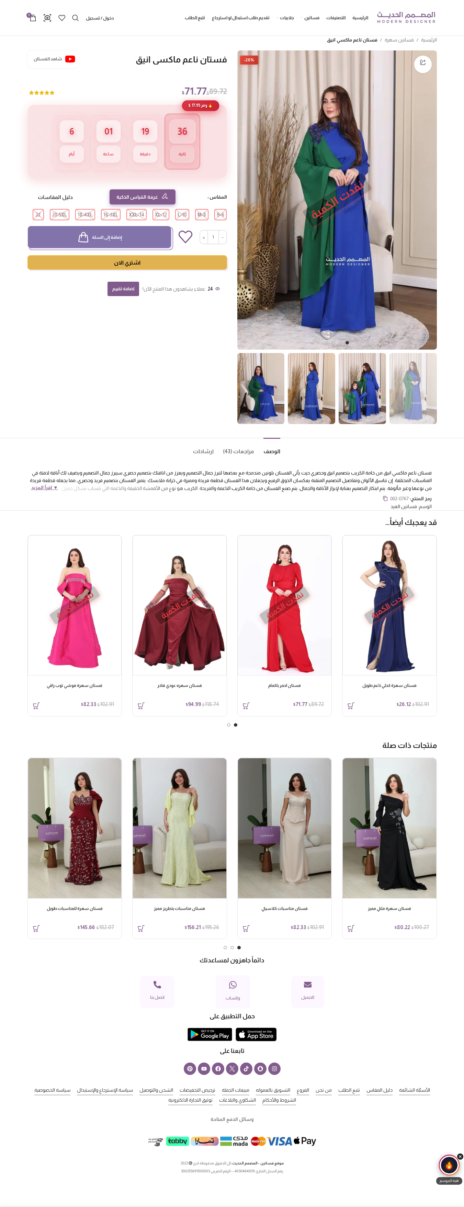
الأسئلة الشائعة (414, 1090)
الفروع (303, 1090)
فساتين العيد (404, 506)
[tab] (267, 448)
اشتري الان (127, 263)
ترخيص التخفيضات (197, 1090)
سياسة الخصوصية (52, 1090)
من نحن (324, 1090)
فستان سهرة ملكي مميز (389, 908)
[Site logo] (406, 17)
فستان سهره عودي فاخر (179, 685)
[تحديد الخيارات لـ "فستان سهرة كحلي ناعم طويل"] (351, 705)
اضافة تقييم (123, 288)
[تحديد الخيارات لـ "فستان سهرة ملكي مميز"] (351, 928)
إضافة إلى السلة (107, 237)
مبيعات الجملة (235, 1090)
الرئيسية (429, 40)
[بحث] (75, 18)
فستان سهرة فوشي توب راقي (74, 685)
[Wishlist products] (62, 18)
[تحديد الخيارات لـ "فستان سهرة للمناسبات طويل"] (36, 928)
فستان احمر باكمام (284, 685)
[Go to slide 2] (340, 342)
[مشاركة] (422, 64)
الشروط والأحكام (279, 1100)
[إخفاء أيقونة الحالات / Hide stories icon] (460, 1156)
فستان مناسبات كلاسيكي (284, 908)
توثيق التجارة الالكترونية (190, 1100)
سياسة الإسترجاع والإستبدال (105, 1090)
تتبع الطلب (349, 1090)
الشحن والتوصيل (156, 1090)
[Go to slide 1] (347, 342)
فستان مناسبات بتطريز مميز (179, 908)
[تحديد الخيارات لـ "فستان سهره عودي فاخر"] (141, 705)
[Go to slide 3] (333, 342)
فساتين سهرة (399, 40)
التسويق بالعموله (273, 1090)
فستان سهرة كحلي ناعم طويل (389, 685)
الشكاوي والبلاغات (237, 1100)
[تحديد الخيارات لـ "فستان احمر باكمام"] (246, 705)
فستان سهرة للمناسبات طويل (75, 908)
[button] (449, 1170)
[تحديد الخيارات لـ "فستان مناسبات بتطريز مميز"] (141, 928)
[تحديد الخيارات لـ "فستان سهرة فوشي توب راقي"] (36, 705)
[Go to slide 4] (326, 342)
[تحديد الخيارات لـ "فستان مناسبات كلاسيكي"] (246, 928)
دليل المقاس (379, 1090)
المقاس (218, 197)
